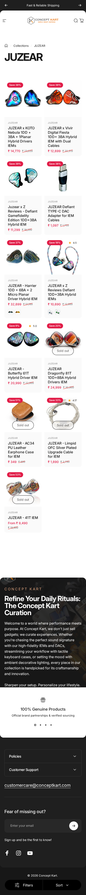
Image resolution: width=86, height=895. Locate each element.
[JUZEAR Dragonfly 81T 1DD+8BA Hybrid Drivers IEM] (63, 339)
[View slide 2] (40, 725)
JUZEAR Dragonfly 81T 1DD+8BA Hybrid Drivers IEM (62, 375)
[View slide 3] (45, 725)
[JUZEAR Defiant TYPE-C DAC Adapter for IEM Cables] (63, 177)
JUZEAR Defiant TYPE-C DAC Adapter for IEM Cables (61, 213)
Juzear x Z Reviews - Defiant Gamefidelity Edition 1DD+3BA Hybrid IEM (22, 216)
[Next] (80, 5)
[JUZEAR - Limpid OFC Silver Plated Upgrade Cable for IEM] (63, 413)
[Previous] (6, 5)
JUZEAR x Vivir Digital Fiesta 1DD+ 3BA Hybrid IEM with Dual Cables (62, 137)
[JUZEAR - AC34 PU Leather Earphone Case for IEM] (23, 413)
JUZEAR (13, 122)
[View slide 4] (51, 725)
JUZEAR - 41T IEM (23, 517)
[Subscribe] (73, 825)
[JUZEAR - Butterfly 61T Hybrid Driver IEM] (23, 339)
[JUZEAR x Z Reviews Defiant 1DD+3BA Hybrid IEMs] (63, 256)
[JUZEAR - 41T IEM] (23, 488)
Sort (59, 885)
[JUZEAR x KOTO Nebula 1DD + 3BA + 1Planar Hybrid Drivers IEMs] (23, 98)
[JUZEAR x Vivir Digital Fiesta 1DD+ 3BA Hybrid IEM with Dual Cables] (63, 98)
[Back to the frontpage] (6, 45)
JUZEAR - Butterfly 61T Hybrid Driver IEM (22, 373)
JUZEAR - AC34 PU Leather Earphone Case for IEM (21, 450)
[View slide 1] (35, 725)
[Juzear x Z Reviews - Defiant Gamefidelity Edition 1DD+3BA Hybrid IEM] (23, 177)
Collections (21, 45)
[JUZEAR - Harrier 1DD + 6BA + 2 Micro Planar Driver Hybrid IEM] (23, 256)
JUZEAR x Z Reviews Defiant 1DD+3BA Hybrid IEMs (62, 292)
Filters (28, 885)
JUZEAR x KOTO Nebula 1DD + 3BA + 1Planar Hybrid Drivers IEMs (21, 137)
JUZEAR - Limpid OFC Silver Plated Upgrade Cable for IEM (62, 450)
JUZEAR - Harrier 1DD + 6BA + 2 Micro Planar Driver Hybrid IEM (22, 292)
